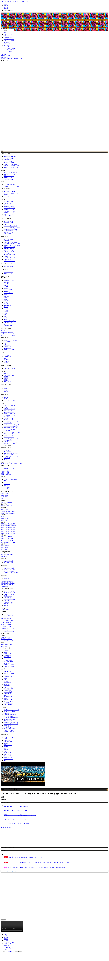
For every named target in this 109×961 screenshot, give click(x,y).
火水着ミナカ (7, 346)
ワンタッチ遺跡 (19, 463)
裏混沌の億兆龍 (12, 525)
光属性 (2, 646)
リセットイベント (8, 272)
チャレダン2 (7, 487)
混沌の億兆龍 (4, 525)
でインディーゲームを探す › (9, 871)
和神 (8, 473)
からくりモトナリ (8, 359)
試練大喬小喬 (7, 356)
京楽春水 (6, 299)
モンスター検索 (11, 48)
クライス (10, 332)
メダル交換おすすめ (9, 222)
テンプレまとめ (8, 205)
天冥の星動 (10, 554)
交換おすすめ (7, 203)
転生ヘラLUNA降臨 (9, 568)
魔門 (2, 549)
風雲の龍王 (10, 505)
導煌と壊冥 (4, 554)
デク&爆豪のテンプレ (9, 415)
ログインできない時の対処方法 (12, 167)
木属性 (10, 644)
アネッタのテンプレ (9, 433)
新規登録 (6, 7)
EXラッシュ (7, 43)
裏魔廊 (6, 547)
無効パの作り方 (8, 720)
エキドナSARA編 (8, 615)
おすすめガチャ (8, 42)
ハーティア (4, 332)
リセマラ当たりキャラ (9, 179)
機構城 (2, 545)
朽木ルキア (6, 294)
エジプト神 (4, 474)
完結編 (9, 622)
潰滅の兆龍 (4, 527)
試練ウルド (6, 358)
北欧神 (9, 471)
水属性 (6, 644)
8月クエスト (7, 45)
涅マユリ (6, 307)
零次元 (2, 536)
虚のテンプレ (7, 407)
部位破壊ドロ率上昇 (9, 664)
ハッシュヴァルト (8, 293)
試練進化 (3, 637)
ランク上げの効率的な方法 (11, 717)
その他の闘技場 (6, 551)
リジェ (5, 313)
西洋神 (9, 474)
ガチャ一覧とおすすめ (9, 191)
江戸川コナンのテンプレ (10, 435)
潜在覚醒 (6, 749)
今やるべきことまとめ (9, 711)
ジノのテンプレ (8, 440)
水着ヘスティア (8, 343)
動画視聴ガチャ (8, 194)
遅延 (5, 679)
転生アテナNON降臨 (9, 571)
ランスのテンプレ (8, 418)
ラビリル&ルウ (8, 341)
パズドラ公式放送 (8, 161)
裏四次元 (10, 540)
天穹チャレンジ (8, 37)
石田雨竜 (6, 286)
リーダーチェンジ (8, 676)
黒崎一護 (6, 285)
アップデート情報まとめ (10, 162)
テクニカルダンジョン (9, 599)
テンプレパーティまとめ (10, 242)
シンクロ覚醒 (7, 740)
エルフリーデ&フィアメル (10, 340)
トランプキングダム (9, 39)
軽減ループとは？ (8, 730)
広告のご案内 (7, 943)
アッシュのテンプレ (9, 437)
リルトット (6, 318)
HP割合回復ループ (8, 704)
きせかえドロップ (8, 759)
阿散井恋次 (6, 296)
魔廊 (2, 547)
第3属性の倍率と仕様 (9, 728)
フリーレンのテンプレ (9, 413)
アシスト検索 (10, 50)
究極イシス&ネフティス (10, 349)
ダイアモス (4, 335)
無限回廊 (6, 605)
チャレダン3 (7, 485)
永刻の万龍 (4, 529)
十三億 (6, 493)
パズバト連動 (7, 754)
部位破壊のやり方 (8, 713)
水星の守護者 (4, 513)
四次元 (2, 540)
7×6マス (6, 650)
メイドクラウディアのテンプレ (12, 432)
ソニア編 (3, 628)
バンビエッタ (7, 316)
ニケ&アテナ (7, 361)
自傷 (5, 695)
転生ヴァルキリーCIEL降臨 (11, 572)
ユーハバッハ (7, 283)
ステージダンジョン (9, 591)
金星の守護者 (11, 511)
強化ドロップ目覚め (9, 673)
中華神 (2, 473)
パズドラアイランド (9, 251)
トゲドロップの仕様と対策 (11, 724)
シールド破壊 (7, 693)
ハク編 (9, 626)
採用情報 (6, 939)
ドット (2, 495)
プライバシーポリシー (9, 942)
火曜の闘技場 (11, 581)
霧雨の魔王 (4, 505)
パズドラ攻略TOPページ (10, 156)
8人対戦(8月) (7, 458)
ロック (5, 678)
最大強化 (6, 743)
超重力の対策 (7, 725)
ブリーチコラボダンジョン (11, 211)
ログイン (6, 8)
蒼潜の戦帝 (4, 556)
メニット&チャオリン (9, 400)
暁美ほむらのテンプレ (9, 409)
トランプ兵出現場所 (9, 40)
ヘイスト (6, 675)
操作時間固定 (7, 657)
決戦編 (9, 624)
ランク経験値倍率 (8, 661)
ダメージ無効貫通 (8, 689)
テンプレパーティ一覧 (9, 368)
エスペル (3, 330)
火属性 (2, 644)
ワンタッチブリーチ (9, 206)
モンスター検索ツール (9, 184)
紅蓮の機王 (10, 502)
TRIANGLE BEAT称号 (9, 254)
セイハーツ (11, 334)
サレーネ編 (4, 622)
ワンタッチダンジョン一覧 (8, 463)
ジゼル (5, 319)
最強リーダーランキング (10, 173)
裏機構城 (7, 545)
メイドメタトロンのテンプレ (11, 438)
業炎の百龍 (4, 533)
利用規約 (6, 940)
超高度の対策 (7, 727)
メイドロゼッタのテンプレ (11, 426)
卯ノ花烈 (6, 300)
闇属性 (6, 646)
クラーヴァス (11, 335)
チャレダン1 (7, 488)
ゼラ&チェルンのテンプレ (10, 427)
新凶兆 (2, 518)
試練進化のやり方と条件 (10, 714)
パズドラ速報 (7, 159)
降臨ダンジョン (8, 596)
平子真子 (6, 302)
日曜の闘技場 (4, 586)
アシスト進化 (10, 640)
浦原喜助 (6, 288)
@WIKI (5, 949)
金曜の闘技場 (4, 585)
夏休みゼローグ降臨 (9, 248)
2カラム (6, 10)
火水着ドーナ (7, 348)
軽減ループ (6, 698)
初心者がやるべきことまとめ (11, 710)
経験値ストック (8, 745)
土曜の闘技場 (11, 585)
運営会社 (6, 937)
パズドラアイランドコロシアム (12, 243)
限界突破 (6, 746)
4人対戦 (7, 609)
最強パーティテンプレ (9, 174)
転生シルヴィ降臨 (8, 454)
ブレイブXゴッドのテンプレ (11, 424)
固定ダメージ (7, 653)
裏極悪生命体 (11, 524)
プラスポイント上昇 (9, 666)
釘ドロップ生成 (8, 692)
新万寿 (6, 518)
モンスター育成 (8, 757)
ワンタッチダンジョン (9, 592)
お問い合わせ (7, 945)
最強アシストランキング (10, 177)
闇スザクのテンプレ (9, 410)
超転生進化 (4, 639)
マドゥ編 (3, 618)
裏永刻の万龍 (11, 529)
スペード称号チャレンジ (10, 230)
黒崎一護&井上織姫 (9, 280)
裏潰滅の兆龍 (11, 527)
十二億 (6, 495)
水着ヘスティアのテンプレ (11, 443)
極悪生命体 (4, 524)
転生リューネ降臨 (8, 562)
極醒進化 (9, 637)
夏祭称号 (6, 256)
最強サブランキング (9, 176)
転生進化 (9, 639)
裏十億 (6, 497)
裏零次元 (10, 536)
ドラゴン (3, 471)
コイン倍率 (6, 663)
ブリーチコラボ (8, 34)
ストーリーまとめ (8, 614)
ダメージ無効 (7, 690)
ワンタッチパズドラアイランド (12, 245)
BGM (5, 760)
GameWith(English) (8, 947)
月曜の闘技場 (4, 581)
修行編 (2, 624)
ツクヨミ (6, 362)
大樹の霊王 (4, 502)
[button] (56, 25)
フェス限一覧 (10, 51)
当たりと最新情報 (8, 201)
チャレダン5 (7, 482)
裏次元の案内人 (12, 542)
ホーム (5, 4)
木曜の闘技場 (11, 583)
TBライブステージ (8, 250)
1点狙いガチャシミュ (9, 215)
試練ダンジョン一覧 (9, 468)
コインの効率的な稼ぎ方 (10, 719)
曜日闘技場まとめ (8, 578)
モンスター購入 (8, 756)
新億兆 (2, 516)
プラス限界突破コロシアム (11, 456)
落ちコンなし (7, 658)
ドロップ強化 (7, 671)
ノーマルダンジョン (9, 597)
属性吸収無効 (7, 685)
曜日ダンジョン (8, 600)
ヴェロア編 (10, 620)
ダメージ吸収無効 (8, 687)
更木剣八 (6, 291)
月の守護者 (4, 511)
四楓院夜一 (6, 297)
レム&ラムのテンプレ (9, 430)
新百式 (6, 520)
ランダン (6, 459)
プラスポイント (8, 751)
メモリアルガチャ (8, 196)
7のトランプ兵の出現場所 (10, 226)
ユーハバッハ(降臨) (9, 322)
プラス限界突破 (8, 742)
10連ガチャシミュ (8, 214)
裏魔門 (6, 549)
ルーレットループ (8, 701)
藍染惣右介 (6, 282)
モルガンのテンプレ (9, 412)
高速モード (6, 738)
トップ (5, 934)
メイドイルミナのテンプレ (11, 421)
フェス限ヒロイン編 (9, 631)
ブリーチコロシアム (9, 209)
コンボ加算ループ (8, 703)
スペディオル (4, 334)
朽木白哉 (6, 304)
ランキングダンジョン (9, 594)
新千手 (2, 520)
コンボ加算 (6, 652)
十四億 (2, 493)
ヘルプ (5, 935)
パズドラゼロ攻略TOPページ (11, 158)
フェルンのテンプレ (9, 419)
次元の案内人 (4, 542)
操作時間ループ (8, 699)
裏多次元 (10, 538)
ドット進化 (4, 640)
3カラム (10, 10)
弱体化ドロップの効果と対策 (11, 722)
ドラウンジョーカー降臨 (10, 229)
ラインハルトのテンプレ (10, 405)
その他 (8, 46)
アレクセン (6, 355)
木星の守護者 (11, 513)
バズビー (6, 314)
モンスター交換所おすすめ (11, 193)
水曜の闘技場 (4, 583)
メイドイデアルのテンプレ (11, 429)
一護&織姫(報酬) (8, 325)
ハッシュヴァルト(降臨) (10, 321)
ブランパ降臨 (7, 451)
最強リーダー (7, 32)
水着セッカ (6, 345)
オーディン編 (10, 628)
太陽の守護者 (4, 509)
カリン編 (3, 626)
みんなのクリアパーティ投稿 (11, 186)
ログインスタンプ (8, 273)
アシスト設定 (7, 752)
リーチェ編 (4, 620)
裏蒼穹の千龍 (11, 531)
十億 (2, 498)
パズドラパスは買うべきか (11, 716)
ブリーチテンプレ (8, 36)
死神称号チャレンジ (9, 212)
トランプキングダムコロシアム (12, 227)
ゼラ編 (9, 618)
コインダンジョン (8, 603)
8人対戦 (3, 609)
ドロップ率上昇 (8, 660)
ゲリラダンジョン (8, 602)
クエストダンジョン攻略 (10, 479)
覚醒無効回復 (7, 682)
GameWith (10, 951)
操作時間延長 (7, 655)
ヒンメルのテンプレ (9, 416)
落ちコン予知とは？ (9, 731)
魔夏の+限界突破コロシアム (11, 453)
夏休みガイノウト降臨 (9, 247)
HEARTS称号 (7, 253)
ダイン (10, 330)
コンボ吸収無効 (8, 696)
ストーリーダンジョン (9, 257)
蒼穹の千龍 (4, 531)
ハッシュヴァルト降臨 (9, 208)
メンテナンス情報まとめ (10, 164)
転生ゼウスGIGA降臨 (9, 569)
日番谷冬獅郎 (7, 305)
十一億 (2, 497)
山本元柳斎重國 (8, 290)
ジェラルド (6, 311)
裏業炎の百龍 (11, 533)
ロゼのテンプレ (8, 423)
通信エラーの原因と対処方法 (11, 165)
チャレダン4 (7, 484)
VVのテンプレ (7, 441)
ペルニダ (6, 308)
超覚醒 (5, 748)
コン (5, 324)
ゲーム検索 (6, 5)
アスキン (6, 310)
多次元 (2, 538)
